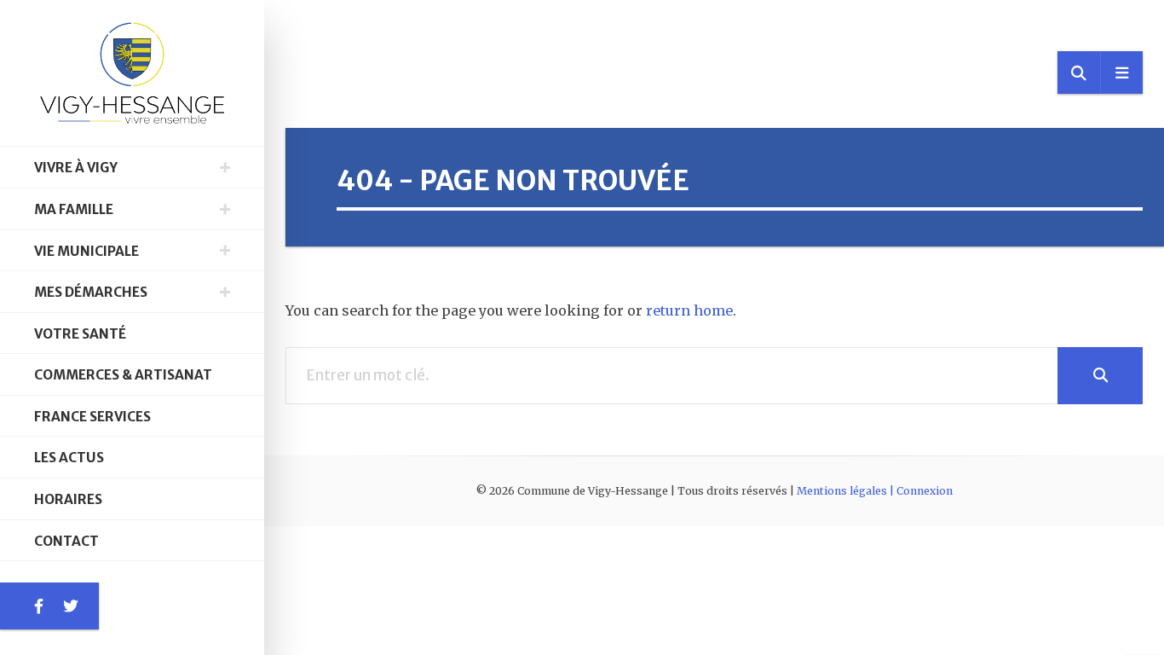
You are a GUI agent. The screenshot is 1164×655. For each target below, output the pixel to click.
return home (689, 310)
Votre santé (80, 334)
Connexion (924, 490)
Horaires (68, 499)
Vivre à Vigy (76, 167)
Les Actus (69, 457)
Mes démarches (90, 292)
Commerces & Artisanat (123, 375)
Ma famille (73, 209)
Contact (66, 541)
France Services (92, 417)
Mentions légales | (846, 490)
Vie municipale (86, 251)
